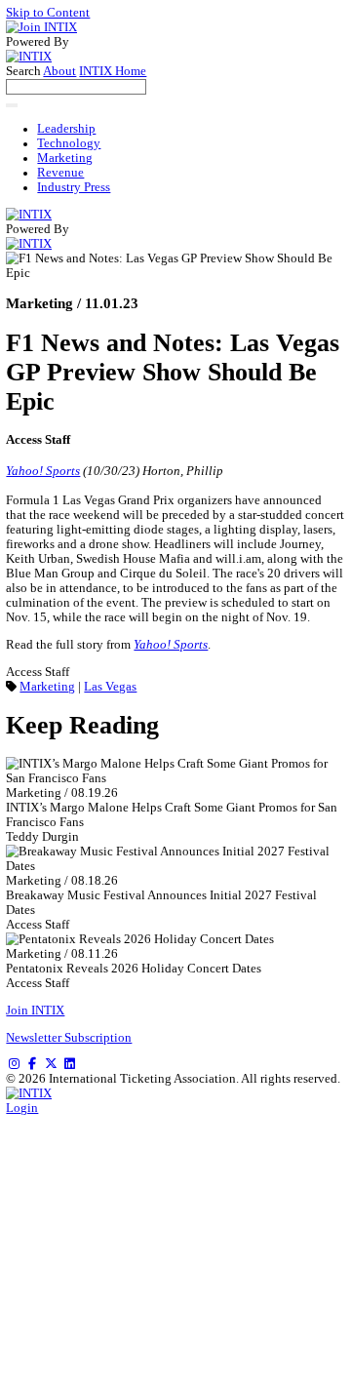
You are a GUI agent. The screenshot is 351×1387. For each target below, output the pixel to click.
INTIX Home (112, 71)
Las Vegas (110, 687)
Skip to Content (48, 13)
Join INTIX (35, 1010)
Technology (68, 143)
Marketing (65, 158)
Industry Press (73, 187)
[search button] (12, 105)
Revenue (60, 172)
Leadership (66, 129)
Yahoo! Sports (43, 471)
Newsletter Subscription (69, 1038)
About (59, 71)
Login (22, 1108)
